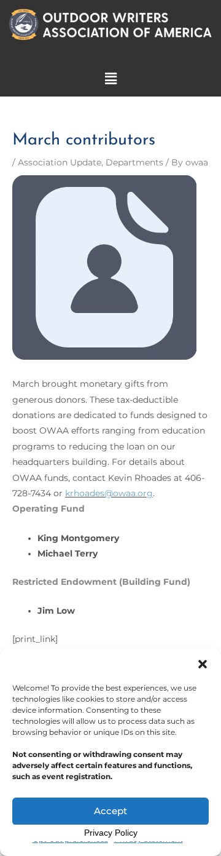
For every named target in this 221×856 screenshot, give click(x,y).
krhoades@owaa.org (109, 493)
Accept (110, 811)
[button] (202, 664)
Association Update (59, 162)
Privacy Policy (111, 833)
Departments (134, 162)
